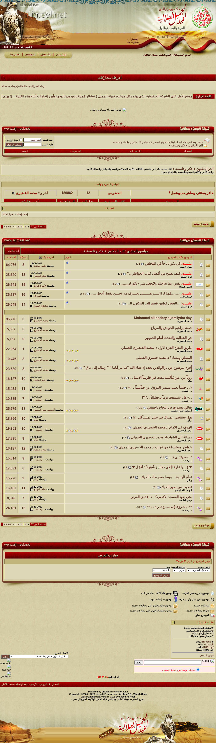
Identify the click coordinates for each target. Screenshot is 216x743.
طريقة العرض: (178, 567)
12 (23, 448)
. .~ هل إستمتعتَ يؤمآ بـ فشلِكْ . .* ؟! (167, 397)
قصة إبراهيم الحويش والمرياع (171, 328)
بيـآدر (189, 381)
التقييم (68, 257)
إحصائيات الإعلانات (18, 684)
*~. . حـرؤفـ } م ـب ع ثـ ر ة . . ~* (169, 507)
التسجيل (188, 151)
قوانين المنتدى (206, 655)
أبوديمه (188, 371)
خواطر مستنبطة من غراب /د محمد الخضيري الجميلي (155, 447)
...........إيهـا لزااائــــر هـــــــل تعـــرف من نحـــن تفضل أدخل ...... (135, 293)
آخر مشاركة (48, 257)
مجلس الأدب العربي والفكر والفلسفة (130, 142)
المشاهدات (11, 257)
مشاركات (23, 257)
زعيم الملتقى (40, 380)
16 (23, 294)
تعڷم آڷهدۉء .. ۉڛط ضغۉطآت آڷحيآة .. (165, 477)
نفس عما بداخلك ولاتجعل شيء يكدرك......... (150, 283)
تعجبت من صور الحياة (177, 487)
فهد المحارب (186, 296)
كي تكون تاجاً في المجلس (162, 263)
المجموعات (75, 151)
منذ (168, 567)
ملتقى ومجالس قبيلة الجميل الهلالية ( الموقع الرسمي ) (177, 142)
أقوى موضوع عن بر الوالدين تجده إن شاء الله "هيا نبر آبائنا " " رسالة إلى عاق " (137, 367)
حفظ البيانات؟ (12, 140)
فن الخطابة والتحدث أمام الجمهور (168, 338)
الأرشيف (33, 684)
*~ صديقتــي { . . (180, 457)
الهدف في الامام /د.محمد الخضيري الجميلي (162, 427)
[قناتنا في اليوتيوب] (5, 676)
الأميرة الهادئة (185, 286)
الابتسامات (208, 644)
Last (7, 226)
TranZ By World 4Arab (135, 694)
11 (17, 226)
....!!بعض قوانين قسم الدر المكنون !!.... (153, 303)
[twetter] (5, 669)
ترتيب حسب (204, 567)
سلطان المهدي (41, 305)
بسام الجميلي (185, 267)
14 (23, 304)
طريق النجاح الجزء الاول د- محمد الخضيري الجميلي (156, 347)
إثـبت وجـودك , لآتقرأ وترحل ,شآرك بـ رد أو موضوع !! (177, 200)
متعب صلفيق (40, 266)
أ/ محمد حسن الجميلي (181, 410)
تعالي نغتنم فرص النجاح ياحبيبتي (169, 407)
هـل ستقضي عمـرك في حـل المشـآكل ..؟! (162, 417)
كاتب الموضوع (175, 257)
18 (23, 408)
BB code (206, 641)
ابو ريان (37, 295)
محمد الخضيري (26, 200)
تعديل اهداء (8, 214)
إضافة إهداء (22, 214)
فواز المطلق (186, 276)
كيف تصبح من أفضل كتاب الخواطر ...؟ (153, 273)
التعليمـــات (135, 151)
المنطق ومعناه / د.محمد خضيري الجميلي (164, 357)
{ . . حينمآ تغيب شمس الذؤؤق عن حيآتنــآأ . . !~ (160, 387)
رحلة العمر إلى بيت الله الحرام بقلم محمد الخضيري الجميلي (44, 86)
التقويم (25, 151)
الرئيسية (43, 684)
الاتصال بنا (54, 684)
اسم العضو (48, 140)
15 (23, 284)
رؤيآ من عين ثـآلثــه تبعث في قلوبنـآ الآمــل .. (161, 377)
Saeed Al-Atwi (127, 696)
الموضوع (188, 257)
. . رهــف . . (186, 390)
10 (23, 379)
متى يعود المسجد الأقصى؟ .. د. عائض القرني (161, 497)
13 (23, 275)
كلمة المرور (47, 144)
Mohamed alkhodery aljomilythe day (163, 318)
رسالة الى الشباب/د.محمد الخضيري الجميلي (161, 437)
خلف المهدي (40, 489)
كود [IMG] (208, 647)
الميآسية (114, 200)
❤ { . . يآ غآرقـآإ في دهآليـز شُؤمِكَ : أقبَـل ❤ (162, 467)
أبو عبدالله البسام (183, 490)
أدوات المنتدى (12, 251)
